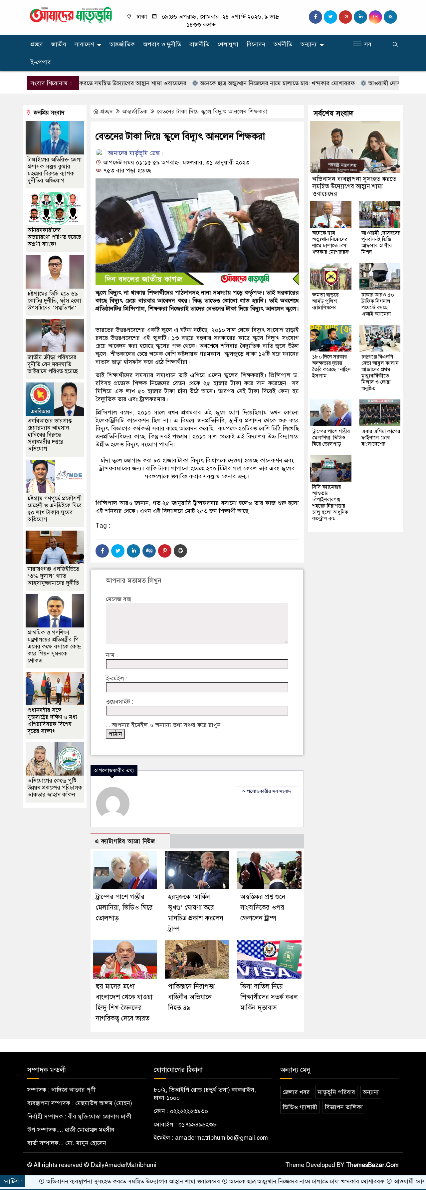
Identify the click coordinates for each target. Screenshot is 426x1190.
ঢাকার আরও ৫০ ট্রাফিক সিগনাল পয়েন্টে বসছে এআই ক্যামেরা (377, 304)
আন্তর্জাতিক (122, 44)
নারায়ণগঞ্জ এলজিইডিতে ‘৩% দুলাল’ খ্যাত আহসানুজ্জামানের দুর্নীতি (53, 576)
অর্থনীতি (283, 44)
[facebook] (315, 17)
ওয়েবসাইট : (119, 701)
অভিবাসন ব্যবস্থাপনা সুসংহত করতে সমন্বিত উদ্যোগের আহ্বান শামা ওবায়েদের (354, 186)
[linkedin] (360, 17)
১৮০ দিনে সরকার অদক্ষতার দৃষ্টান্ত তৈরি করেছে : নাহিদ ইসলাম (331, 366)
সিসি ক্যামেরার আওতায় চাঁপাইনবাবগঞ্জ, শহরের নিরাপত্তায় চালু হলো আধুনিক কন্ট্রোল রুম (330, 503)
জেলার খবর (296, 1092)
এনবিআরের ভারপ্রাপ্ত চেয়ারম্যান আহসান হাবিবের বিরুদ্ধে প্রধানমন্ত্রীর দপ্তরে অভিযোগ (50, 434)
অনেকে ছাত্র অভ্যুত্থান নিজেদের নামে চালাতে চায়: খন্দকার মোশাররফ (241, 83)
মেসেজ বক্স (118, 599)
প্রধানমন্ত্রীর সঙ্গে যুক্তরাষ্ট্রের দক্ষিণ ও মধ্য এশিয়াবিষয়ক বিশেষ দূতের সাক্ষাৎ (52, 721)
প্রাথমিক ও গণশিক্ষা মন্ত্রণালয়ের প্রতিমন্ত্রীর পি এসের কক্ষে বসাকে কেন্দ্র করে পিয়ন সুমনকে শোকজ (54, 646)
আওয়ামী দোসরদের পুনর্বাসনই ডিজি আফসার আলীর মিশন (380, 242)
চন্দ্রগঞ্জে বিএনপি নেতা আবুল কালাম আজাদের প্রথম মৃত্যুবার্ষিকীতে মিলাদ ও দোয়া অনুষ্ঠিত (380, 373)
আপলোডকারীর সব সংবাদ (266, 791)
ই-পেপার (41, 62)
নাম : (112, 655)
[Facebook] (102, 551)
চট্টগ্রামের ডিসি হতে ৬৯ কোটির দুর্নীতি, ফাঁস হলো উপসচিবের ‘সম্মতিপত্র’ (54, 300)
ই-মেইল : (116, 678)
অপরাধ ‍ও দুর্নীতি (162, 44)
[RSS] (390, 17)
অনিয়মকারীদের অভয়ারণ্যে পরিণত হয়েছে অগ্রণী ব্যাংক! (54, 237)
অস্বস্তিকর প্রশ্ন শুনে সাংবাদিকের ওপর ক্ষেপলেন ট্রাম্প (262, 907)
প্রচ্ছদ (37, 44)
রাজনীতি (199, 44)
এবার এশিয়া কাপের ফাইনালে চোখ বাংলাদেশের (380, 437)
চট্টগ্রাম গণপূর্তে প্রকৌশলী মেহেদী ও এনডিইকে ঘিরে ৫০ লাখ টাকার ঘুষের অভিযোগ (55, 509)
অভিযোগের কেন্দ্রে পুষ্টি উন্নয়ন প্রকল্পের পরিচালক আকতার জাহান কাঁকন (55, 787)
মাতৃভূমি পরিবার (336, 1092)
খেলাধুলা (228, 44)
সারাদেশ (84, 44)
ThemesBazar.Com (372, 1165)
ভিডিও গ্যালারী (300, 1107)
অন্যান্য (309, 44)
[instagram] (345, 17)
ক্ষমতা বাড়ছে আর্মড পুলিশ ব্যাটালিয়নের (325, 301)
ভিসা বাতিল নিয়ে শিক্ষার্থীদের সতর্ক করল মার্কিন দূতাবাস (269, 997)
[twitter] (330, 17)
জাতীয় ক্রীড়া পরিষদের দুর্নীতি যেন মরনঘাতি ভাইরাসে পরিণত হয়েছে (53, 364)
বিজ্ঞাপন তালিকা (344, 1107)
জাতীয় (58, 44)
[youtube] (375, 17)
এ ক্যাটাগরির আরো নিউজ (125, 841)
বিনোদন (256, 44)
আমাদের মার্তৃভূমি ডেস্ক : (134, 153)
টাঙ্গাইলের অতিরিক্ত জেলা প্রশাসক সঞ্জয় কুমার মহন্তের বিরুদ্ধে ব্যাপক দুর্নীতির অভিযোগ (55, 170)
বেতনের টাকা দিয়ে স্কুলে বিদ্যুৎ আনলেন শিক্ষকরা (212, 111)
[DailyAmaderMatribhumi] (70, 14)
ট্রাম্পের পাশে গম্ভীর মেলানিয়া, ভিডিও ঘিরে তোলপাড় (124, 907)
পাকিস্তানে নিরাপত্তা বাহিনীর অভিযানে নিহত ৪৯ (191, 997)
